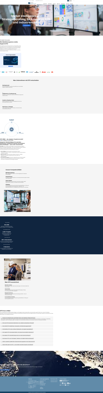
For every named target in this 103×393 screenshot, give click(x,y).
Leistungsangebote (44, 379)
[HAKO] (27, 72)
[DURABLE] (10, 72)
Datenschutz (41, 388)
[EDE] (13, 72)
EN (69, 0)
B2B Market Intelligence (10, 172)
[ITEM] (36, 72)
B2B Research (42, 381)
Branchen (45, 3)
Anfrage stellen (26, 25)
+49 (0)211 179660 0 (32, 385)
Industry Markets (9, 180)
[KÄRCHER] (41, 72)
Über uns (58, 3)
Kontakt (71, 3)
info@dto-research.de (40, 0)
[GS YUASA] (22, 72)
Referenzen (63, 3)
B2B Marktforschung (43, 380)
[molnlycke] (45, 72)
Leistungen (50, 3)
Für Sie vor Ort (54, 379)
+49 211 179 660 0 (31, 0)
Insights (54, 3)
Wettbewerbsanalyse (43, 383)
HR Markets (8, 184)
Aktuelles (67, 3)
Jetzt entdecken (10, 66)
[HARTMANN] (31, 72)
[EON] (17, 72)
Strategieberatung (9, 176)
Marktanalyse (42, 382)
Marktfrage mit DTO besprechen (4, 369)
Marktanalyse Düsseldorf (54, 380)
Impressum (41, 387)
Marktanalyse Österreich (54, 381)
